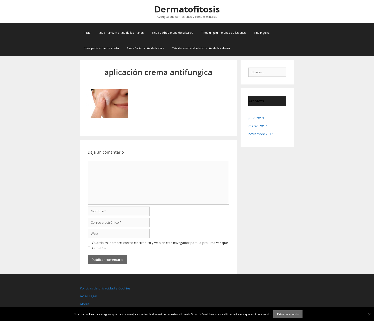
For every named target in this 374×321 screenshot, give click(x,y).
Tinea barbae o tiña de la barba (172, 32)
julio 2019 (256, 118)
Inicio (87, 32)
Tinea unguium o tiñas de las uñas (223, 32)
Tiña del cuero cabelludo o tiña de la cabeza (201, 48)
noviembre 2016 (260, 134)
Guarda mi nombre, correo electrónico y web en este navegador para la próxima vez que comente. (160, 245)
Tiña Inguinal (262, 32)
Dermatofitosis (187, 9)
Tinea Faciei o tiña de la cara (145, 48)
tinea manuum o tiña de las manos (121, 32)
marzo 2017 (257, 126)
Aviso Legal (88, 296)
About (84, 304)
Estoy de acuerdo (288, 314)
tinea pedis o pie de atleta (101, 48)
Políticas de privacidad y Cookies (105, 288)
